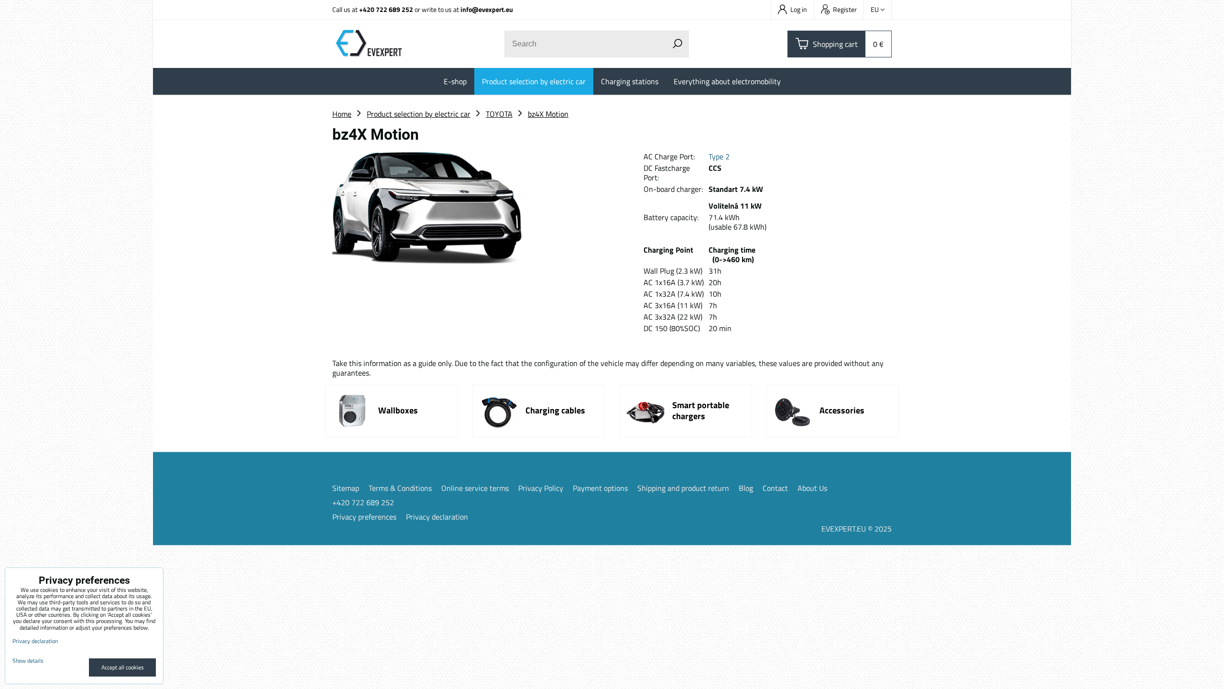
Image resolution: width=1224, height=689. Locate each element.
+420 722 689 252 (386, 9)
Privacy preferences (364, 517)
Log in (798, 9)
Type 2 (719, 156)
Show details (28, 660)
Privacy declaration (437, 517)
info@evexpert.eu (486, 9)
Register (845, 9)
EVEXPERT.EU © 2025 (856, 528)
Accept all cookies (122, 667)
